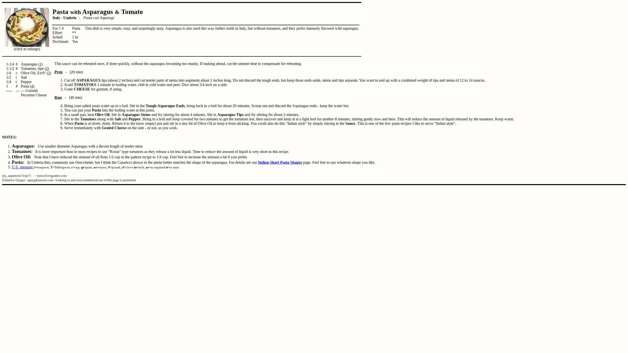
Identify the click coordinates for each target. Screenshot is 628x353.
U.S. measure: (23, 167)
